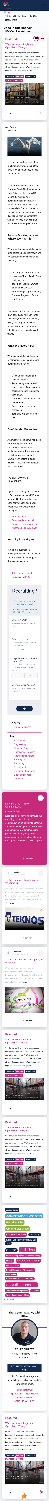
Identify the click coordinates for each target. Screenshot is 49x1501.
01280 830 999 (24, 1397)
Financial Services (23, 748)
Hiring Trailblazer (22, 727)
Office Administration (28, 1260)
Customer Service (16, 1234)
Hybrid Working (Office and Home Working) (23, 1256)
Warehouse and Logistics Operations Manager (19, 46)
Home (7, 12)
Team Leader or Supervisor (16, 1291)
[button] (41, 113)
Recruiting (19, 763)
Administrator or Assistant (24, 1216)
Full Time (19, 76)
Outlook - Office (12, 1266)
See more (10, 903)
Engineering (20, 744)
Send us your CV (20, 516)
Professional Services (24, 752)
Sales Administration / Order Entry (19, 1279)
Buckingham (20, 759)
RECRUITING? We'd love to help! (24, 1368)
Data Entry (34, 1234)
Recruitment (20, 767)
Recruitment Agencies (24, 771)
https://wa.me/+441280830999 (24, 1394)
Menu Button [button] (44, 6)
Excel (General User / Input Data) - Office (21, 1242)
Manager (9, 1261)
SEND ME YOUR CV (24, 1401)
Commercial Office (17, 1228)
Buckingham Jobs (22, 775)
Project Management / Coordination (20, 1270)
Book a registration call (23, 520)
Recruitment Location (24, 756)
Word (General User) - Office (17, 1295)
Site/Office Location (21, 1285)
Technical (10, 76)
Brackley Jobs (14, 1222)
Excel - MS (11, 1250)
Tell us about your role (22, 573)
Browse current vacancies (24, 524)
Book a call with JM (21, 577)
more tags (9, 1299)
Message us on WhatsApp (24, 528)
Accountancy (20, 740)
